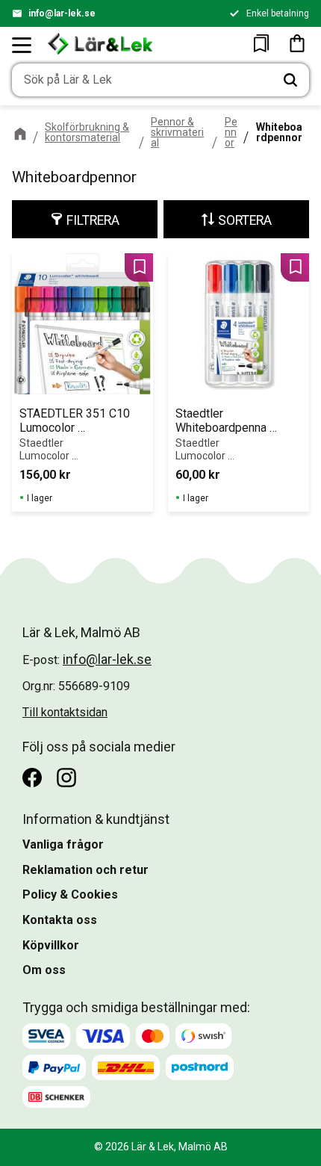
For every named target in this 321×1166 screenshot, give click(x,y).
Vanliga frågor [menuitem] (63, 844)
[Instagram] (66, 777)
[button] (22, 45)
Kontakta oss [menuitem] (59, 920)
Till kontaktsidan (64, 712)
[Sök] (290, 79)
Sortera (245, 220)
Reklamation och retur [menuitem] (85, 870)
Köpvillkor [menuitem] (50, 945)
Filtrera (92, 220)
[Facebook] (32, 777)
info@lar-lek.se (62, 13)
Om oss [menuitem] (44, 970)
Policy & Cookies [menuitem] (70, 894)
